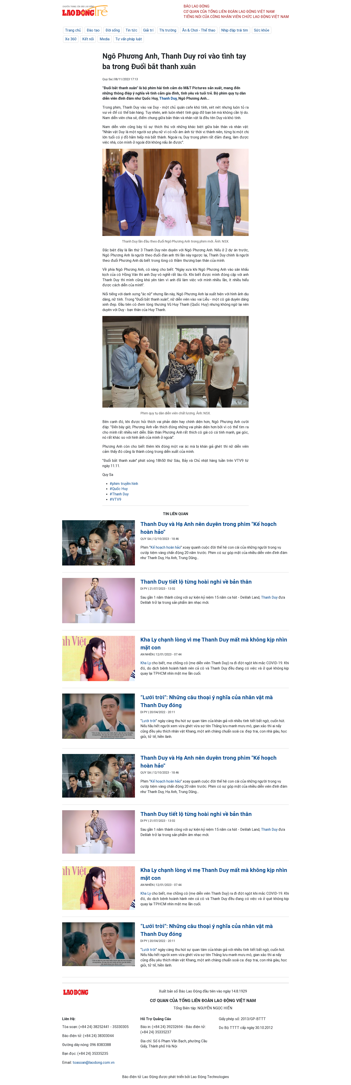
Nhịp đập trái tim (234, 30)
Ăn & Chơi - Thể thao (198, 30)
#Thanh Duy (119, 494)
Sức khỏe (261, 30)
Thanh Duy (168, 98)
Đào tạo (93, 30)
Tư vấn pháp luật (128, 39)
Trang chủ (73, 30)
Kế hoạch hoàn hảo (165, 547)
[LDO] (98, 543)
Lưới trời (149, 721)
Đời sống (112, 30)
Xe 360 (70, 39)
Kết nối (88, 39)
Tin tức (131, 30)
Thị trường (167, 30)
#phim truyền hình (124, 483)
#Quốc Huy (119, 489)
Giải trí (148, 30)
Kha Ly (145, 663)
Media (105, 39)
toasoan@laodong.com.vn (93, 1062)
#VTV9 (115, 499)
